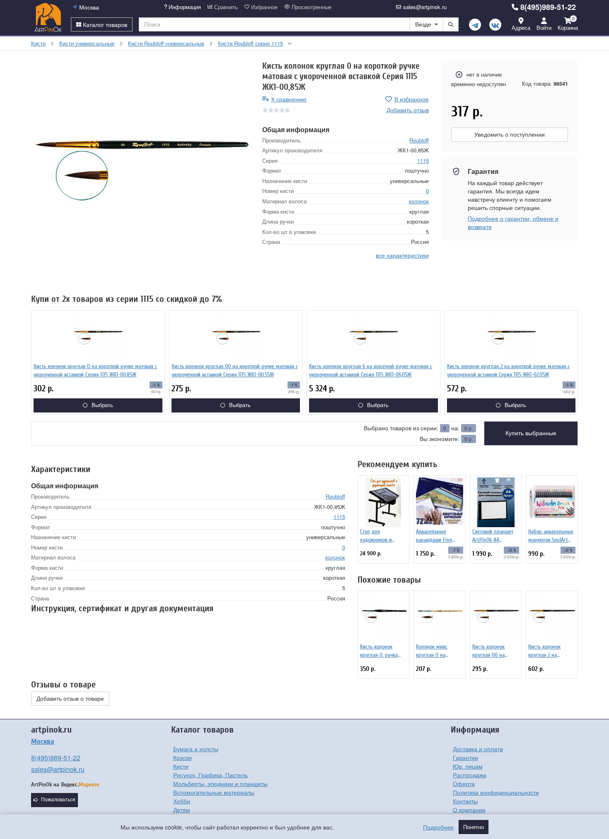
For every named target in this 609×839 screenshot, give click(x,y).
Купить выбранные (530, 433)
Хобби (181, 801)
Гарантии (465, 757)
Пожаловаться (58, 800)
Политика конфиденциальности (496, 792)
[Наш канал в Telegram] (475, 25)
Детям (181, 809)
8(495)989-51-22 (548, 7)
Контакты (465, 801)
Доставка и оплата (478, 749)
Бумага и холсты (195, 749)
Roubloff (419, 140)
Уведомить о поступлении (509, 134)
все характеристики (402, 255)
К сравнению (289, 99)
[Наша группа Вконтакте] (495, 25)
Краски (182, 757)
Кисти (180, 766)
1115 (423, 160)
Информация (184, 7)
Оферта (464, 783)
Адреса (521, 27)
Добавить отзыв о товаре (70, 698)
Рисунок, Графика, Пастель (210, 775)
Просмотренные (310, 7)
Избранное (263, 7)
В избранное (411, 99)
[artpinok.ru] (48, 17)
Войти (543, 27)
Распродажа (469, 775)
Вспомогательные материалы (213, 792)
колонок (419, 201)
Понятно (473, 827)
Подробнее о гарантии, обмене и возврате (513, 222)
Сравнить (225, 7)
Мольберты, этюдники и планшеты (220, 783)
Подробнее (438, 827)
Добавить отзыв (408, 110)
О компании (469, 809)
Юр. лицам (468, 766)
